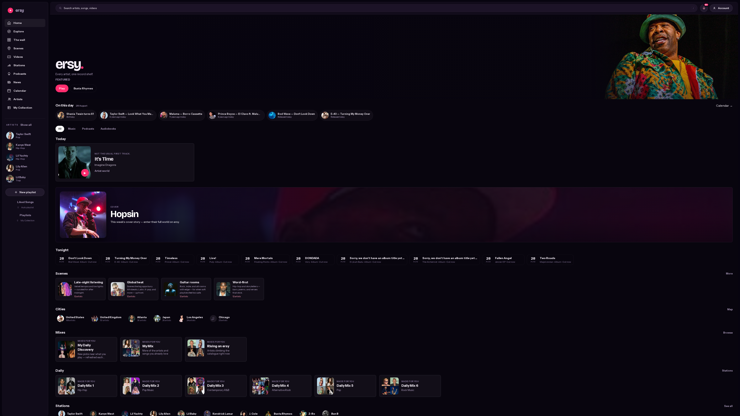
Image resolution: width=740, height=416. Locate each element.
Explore (18, 31)
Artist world (102, 170)
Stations (19, 65)
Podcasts (19, 73)
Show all (26, 125)
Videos (18, 57)
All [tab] (59, 128)
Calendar (19, 90)
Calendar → (724, 105)
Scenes (18, 48)
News (17, 82)
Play (62, 88)
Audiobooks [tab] (108, 128)
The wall (19, 40)
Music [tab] (72, 128)
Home (17, 23)
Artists (17, 99)
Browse (728, 332)
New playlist (27, 192)
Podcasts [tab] (88, 128)
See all (728, 406)
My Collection (22, 107)
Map (730, 309)
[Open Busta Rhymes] (394, 56)
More (729, 273)
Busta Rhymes (83, 88)
